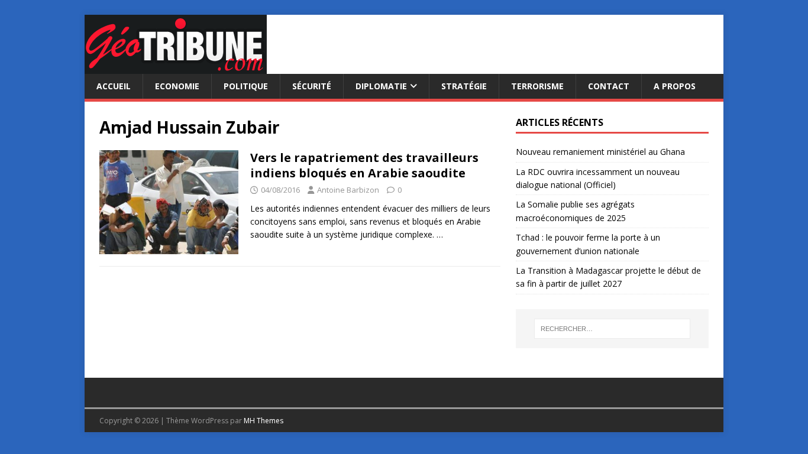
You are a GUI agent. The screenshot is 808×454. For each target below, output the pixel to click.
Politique (246, 86)
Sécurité (311, 86)
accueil (113, 86)
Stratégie (464, 86)
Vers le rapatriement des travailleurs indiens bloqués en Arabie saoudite (364, 165)
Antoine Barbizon (348, 189)
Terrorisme (537, 86)
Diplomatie (381, 86)
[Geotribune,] (176, 67)
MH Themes (263, 421)
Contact (608, 86)
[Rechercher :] (612, 329)
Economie (177, 86)
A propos (675, 86)
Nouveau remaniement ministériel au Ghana (601, 151)
